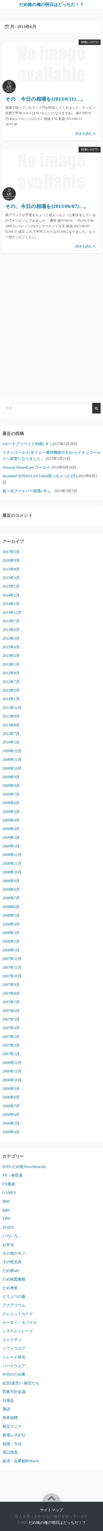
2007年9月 (11, 985)
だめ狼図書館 (13, 1279)
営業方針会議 (13, 1392)
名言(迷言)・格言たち (20, 1383)
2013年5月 (11, 638)
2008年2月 (11, 941)
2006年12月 (12, 1063)
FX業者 (8, 1184)
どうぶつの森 (13, 1297)
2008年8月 (11, 889)
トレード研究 (13, 1357)
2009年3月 (11, 829)
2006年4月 (11, 1132)
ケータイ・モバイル (19, 1322)
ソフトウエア (13, 1348)
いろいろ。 (12, 1236)
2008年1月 (11, 950)
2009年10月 (12, 768)
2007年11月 (12, 967)
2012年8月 (11, 673)
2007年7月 (11, 1002)
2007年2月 (11, 1045)
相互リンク (12, 1426)
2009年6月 (11, 803)
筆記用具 (10, 1452)
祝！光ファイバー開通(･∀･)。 (27, 491)
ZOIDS (8, 1227)
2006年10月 (12, 1080)
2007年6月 (11, 1011)
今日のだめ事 (13, 1374)
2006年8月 (11, 1097)
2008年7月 (11, 898)
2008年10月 (12, 872)
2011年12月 (12, 708)
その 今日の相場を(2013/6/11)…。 (45, 99)
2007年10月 (12, 976)
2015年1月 (11, 586)
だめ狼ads (10, 1271)
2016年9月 (11, 560)
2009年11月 (12, 760)
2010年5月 (11, 742)
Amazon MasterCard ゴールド (26, 467)
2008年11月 (12, 863)
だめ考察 (10, 1288)
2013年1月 (11, 664)
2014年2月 (11, 595)
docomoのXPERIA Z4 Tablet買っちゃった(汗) (39, 476)
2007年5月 (11, 1019)
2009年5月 (11, 812)
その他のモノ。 (15, 1253)
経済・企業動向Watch (20, 1461)
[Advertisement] (51, 332)
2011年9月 (11, 716)
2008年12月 (12, 855)
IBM (6, 1201)
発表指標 (10, 1418)
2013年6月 (11, 630)
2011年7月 (11, 734)
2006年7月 (11, 1106)
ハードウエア (13, 1366)
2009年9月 (11, 777)
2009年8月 (11, 785)
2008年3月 (11, 933)
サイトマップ (51, 1510)
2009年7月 (11, 794)
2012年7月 (11, 682)
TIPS (6, 1218)
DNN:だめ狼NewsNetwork (24, 1167)
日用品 (8, 1400)
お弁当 (8, 1245)
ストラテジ (12, 1340)
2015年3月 (11, 578)
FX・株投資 (12, 1175)
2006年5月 (11, 1123)
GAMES (9, 1193)
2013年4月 (11, 647)
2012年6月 (11, 690)
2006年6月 (11, 1115)
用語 (6, 1409)
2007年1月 (11, 1054)
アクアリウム (13, 1305)
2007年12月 (12, 959)
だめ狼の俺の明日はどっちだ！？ (51, 4)
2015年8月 (11, 569)
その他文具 (12, 1262)
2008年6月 (11, 907)
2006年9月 (11, 1089)
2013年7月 (11, 621)
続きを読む (84, 133)
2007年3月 (11, 1037)
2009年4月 (11, 820)
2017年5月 (11, 552)
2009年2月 (11, 838)
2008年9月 (11, 881)
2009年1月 (11, 846)
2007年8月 (11, 993)
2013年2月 (11, 656)
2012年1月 (11, 699)
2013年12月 (12, 612)
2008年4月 (11, 924)
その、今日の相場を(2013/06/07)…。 (47, 206)
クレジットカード (17, 1314)
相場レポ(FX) (89, 42)
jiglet (6, 1210)
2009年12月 (12, 751)
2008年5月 (11, 915)
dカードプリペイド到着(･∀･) (26, 444)
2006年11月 (12, 1071)
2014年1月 (11, 604)
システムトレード (17, 1331)
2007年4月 (11, 1028)
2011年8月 (11, 725)
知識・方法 (12, 1444)
